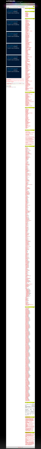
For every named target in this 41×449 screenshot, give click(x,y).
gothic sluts (26, 215)
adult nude (26, 148)
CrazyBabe (26, 14)
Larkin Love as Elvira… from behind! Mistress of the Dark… (29, 132)
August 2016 (26, 328)
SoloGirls (27, 296)
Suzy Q (26, 277)
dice (25, 190)
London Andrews (27, 241)
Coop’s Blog (26, 94)
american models (27, 153)
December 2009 (27, 375)
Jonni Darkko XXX (27, 54)
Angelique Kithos (27, 157)
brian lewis (26, 173)
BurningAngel (8, 83)
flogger (26, 201)
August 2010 (26, 370)
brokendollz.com (27, 175)
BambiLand (26, 110)
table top (26, 279)
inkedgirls (26, 412)
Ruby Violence (27, 103)
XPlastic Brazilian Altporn (28, 90)
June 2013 (26, 350)
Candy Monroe (27, 113)
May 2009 (26, 379)
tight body (26, 286)
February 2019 (27, 310)
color (26, 181)
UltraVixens (26, 85)
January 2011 (27, 367)
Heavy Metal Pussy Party (28, 47)
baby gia (26, 166)
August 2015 (26, 335)
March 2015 (26, 338)
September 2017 (27, 320)
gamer (26, 205)
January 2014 (27, 346)
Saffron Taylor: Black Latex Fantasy (29, 435)
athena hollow (27, 164)
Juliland (26, 55)
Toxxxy (26, 126)
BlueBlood (26, 13)
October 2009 (27, 376)
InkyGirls (26, 51)
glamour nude (27, 211)
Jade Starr (26, 116)
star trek (26, 274)
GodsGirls (26, 15)
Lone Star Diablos (27, 59)
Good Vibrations (27, 45)
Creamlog (26, 95)
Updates (26, 288)
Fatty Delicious (27, 96)
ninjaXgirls (26, 66)
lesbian (26, 240)
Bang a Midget (27, 25)
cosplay (26, 183)
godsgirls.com (27, 410)
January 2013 (27, 353)
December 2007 (27, 387)
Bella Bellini (26, 27)
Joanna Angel (31, 412)
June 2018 (26, 315)
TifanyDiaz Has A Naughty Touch (29, 419)
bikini (26, 169)
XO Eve (26, 128)
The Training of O (27, 83)
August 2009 (26, 377)
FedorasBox (26, 41)
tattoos (13, 81)
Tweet (24, 8)
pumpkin (26, 260)
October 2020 (27, 308)
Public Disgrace (27, 70)
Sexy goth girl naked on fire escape (29, 136)
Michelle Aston (27, 120)
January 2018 (27, 318)
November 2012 (27, 354)
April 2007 (26, 392)
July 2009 (26, 378)
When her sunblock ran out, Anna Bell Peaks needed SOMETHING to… (29, 138)
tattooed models (27, 281)
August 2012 (26, 356)
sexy (30, 413)
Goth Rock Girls (27, 46)
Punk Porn (26, 71)
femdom (26, 199)
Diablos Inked (27, 36)
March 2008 (26, 386)
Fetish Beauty (28, 432)
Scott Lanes (26, 75)
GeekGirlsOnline (28, 293)
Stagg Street (26, 79)
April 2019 (26, 309)
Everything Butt (27, 40)
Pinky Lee (26, 257)
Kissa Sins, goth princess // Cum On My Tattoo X (10, 6)
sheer (26, 272)
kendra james (27, 233)
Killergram (26, 57)
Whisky (26, 299)
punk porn (28, 413)
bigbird (26, 168)
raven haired (26, 262)
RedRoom (26, 264)
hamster (26, 217)
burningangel (28, 406)
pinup (7, 81)
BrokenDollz (27, 290)
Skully (26, 273)
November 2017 (27, 319)
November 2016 (27, 326)
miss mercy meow (27, 246)
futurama (26, 203)
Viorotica (26, 127)
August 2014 (26, 342)
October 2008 (27, 383)
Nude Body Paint (27, 135)
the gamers (26, 284)
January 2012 (27, 360)
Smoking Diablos (27, 77)
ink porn (28, 412)
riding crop (26, 266)
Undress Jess (27, 86)
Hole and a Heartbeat (27, 49)
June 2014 (26, 343)
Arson (26, 160)
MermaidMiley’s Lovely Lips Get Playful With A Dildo (29, 429)
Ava (25, 165)
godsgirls (26, 409)
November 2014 (27, 340)
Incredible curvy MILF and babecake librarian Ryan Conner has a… (29, 139)
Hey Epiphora (27, 97)
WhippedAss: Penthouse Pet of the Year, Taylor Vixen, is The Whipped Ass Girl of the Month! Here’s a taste (29, 443)
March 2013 (26, 352)
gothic (34, 410)
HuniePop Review (27, 131)
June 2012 (26, 357)
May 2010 (26, 372)
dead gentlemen (27, 188)
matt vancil (26, 244)
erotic (26, 195)
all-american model (27, 150)
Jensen (26, 228)
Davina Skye (26, 187)
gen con (26, 208)
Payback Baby (27, 68)
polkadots (9, 81)
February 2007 (27, 393)
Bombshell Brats (27, 29)
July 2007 (26, 390)
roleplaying (26, 267)
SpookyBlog (26, 78)
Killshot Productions (27, 100)
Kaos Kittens (27, 56)
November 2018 (27, 312)
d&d (25, 186)
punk (34, 412)
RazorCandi (26, 123)
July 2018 (26, 314)
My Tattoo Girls (27, 64)
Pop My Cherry (27, 102)
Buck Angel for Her (27, 93)
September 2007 (27, 389)
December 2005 (27, 400)
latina (26, 239)
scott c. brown (27, 270)
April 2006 (26, 398)
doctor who (26, 191)
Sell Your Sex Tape (27, 76)
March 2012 (26, 359)
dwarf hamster (27, 193)
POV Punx (26, 69)
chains (26, 179)
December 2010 (27, 368)
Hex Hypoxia (26, 221)
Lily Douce (26, 117)
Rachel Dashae (27, 261)
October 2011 (27, 362)
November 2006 (27, 395)
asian (26, 163)
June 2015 (26, 336)
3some (26, 147)
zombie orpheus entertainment (29, 304)
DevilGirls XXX (27, 35)
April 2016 (26, 330)
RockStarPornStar (27, 74)
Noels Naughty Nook (27, 122)
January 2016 (27, 332)
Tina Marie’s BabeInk (27, 84)
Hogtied (26, 48)
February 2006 (27, 399)
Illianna (26, 223)
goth (26, 214)
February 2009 (27, 381)
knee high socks (27, 236)
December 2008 (27, 382)
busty (26, 176)
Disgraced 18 (27, 37)
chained (26, 178)
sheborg (26, 271)
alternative (26, 151)
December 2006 (27, 394)
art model (26, 161)
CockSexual (26, 31)
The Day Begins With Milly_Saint (29, 428)
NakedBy (26, 65)
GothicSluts (26, 16)
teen (25, 283)
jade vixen (26, 225)
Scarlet (26, 269)
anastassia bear (27, 156)
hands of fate (27, 218)
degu (26, 189)
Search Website (34, 6)
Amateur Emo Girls (27, 21)
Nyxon (26, 252)
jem (25, 226)
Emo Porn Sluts (27, 39)
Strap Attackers (27, 80)
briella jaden (26, 174)
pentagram (26, 254)
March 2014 (26, 345)
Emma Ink (26, 38)
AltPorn (33, 404)
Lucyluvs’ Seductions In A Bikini (29, 430)
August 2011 (26, 363)
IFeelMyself (26, 50)
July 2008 (26, 385)
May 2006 (26, 397)
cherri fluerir (26, 180)
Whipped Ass (27, 88)
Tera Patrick (26, 82)
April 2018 (26, 316)
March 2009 (26, 380)
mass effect (26, 243)
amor (26, 155)
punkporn (26, 413)
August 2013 (26, 349)
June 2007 (26, 391)
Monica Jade (26, 247)
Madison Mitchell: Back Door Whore (29, 101)
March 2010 (26, 373)
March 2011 (26, 366)
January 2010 (27, 374)
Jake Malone (26, 53)
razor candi (26, 263)
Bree (26, 172)
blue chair (26, 170)
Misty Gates (26, 63)
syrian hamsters (27, 278)
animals (26, 158)
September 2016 (27, 327)
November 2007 (27, 388)
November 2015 (27, 333)
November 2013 (27, 347)
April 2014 (26, 344)
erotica (26, 196)
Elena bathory (27, 194)
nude (26, 251)
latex (26, 238)
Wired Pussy (26, 89)
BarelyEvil (26, 12)
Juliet (26, 231)
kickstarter (26, 234)
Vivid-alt (26, 87)
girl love (26, 210)
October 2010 (27, 369)
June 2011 (26, 364)
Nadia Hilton (26, 248)
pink (25, 256)
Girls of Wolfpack (27, 44)
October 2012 (27, 355)
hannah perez (27, 219)
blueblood (33, 405)
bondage (26, 171)
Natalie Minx (26, 249)
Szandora (26, 125)
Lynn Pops (26, 60)
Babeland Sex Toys (27, 24)
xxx (25, 301)
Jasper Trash (27, 99)
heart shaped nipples (27, 220)
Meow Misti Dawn (27, 61)
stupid (26, 276)
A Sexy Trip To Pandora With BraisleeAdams (28, 422)
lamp (26, 237)
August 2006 (26, 396)
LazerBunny (26, 58)
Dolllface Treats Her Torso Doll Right (29, 426)
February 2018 (27, 317)
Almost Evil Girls (27, 20)
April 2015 (26, 337)
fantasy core (26, 197)
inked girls (32, 411)
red (11, 81)
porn (26, 259)
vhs (25, 297)
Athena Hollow (27, 23)
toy (25, 287)
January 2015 (27, 339)
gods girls (32, 409)
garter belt (26, 207)
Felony (26, 198)
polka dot (26, 258)
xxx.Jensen (26, 302)
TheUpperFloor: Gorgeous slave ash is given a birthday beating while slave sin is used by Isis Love (30, 434)
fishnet (26, 200)
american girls (27, 152)
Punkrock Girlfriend (27, 73)
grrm (26, 216)
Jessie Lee (26, 229)
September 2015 (27, 334)
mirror (26, 245)
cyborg (26, 185)
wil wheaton (26, 300)
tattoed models (27, 280)
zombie (26, 303)
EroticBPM (27, 292)
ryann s (26, 268)
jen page (26, 227)
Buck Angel (26, 112)
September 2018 (27, 313)
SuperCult (26, 81)
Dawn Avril (26, 34)
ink (25, 224)
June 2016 (26, 329)
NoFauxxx (26, 67)
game (26, 204)
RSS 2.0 (20, 83)
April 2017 (26, 323)
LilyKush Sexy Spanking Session (29, 418)
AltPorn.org (10, 1)
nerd (26, 250)
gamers (26, 206)
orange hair (26, 253)
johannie (26, 230)
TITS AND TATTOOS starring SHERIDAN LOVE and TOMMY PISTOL (21, 6)
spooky (34, 413)
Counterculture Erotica (28, 184)
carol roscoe (26, 177)
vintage (26, 298)
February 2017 (27, 324)
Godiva (26, 213)
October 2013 (27, 348)
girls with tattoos (32, 408)
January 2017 (27, 325)
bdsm (26, 167)
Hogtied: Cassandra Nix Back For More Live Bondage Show (29, 444)
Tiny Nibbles (26, 105)
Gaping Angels (27, 43)
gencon (26, 209)
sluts (32, 413)
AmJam (26, 154)
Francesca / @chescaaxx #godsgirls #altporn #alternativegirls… (29, 144)
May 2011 (26, 365)
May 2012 (26, 358)
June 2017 (26, 322)
